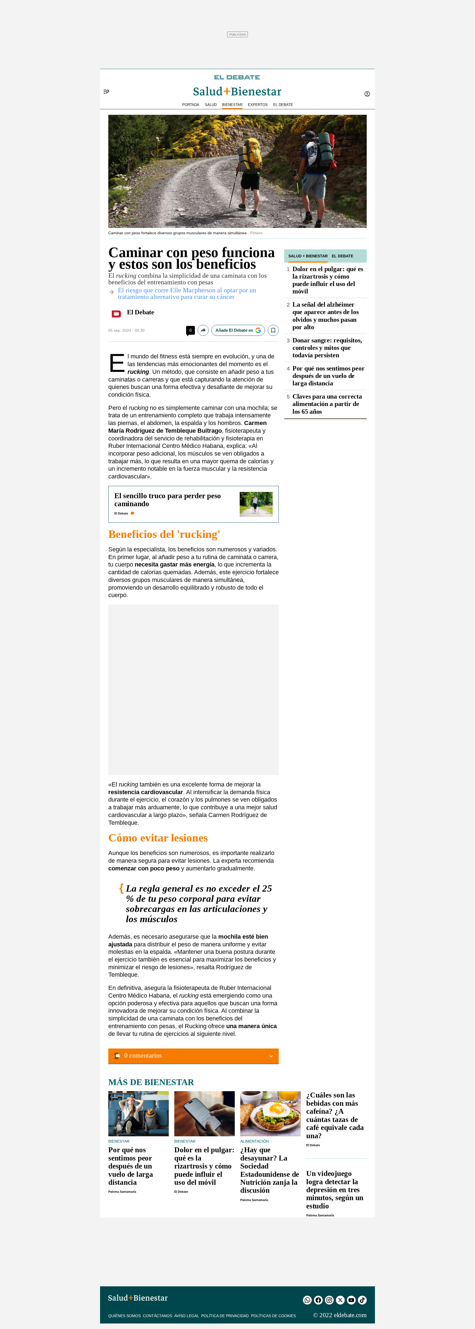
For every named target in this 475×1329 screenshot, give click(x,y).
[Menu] (104, 82)
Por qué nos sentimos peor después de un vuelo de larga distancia (328, 376)
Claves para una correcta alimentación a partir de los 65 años (327, 404)
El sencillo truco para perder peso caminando (167, 500)
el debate (283, 105)
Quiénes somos (124, 1316)
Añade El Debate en (234, 330)
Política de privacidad (225, 1316)
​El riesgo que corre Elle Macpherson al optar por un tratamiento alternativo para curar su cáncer (187, 293)
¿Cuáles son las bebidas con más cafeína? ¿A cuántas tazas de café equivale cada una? (335, 1115)
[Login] (367, 94)
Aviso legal (186, 1316)
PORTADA (190, 105)
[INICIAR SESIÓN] (367, 94)
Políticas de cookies (273, 1316)
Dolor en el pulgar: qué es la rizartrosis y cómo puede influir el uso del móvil (327, 280)
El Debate (140, 312)
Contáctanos (157, 1316)
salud (211, 105)
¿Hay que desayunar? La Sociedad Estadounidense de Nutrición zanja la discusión (269, 1170)
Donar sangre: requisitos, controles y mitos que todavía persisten (327, 348)
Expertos (258, 105)
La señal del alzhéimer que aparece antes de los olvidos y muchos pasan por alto (325, 315)
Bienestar (232, 105)
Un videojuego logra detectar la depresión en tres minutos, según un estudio (334, 1189)
